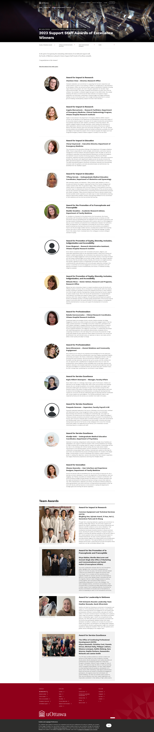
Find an (42, 696)
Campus (82, 691)
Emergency (44, 701)
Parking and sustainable (84, 694)
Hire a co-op (43, 698)
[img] (43, 3)
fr (108, 7)
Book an (82, 702)
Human (63, 701)
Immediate (43, 703)
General (42, 694)
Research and (64, 703)
